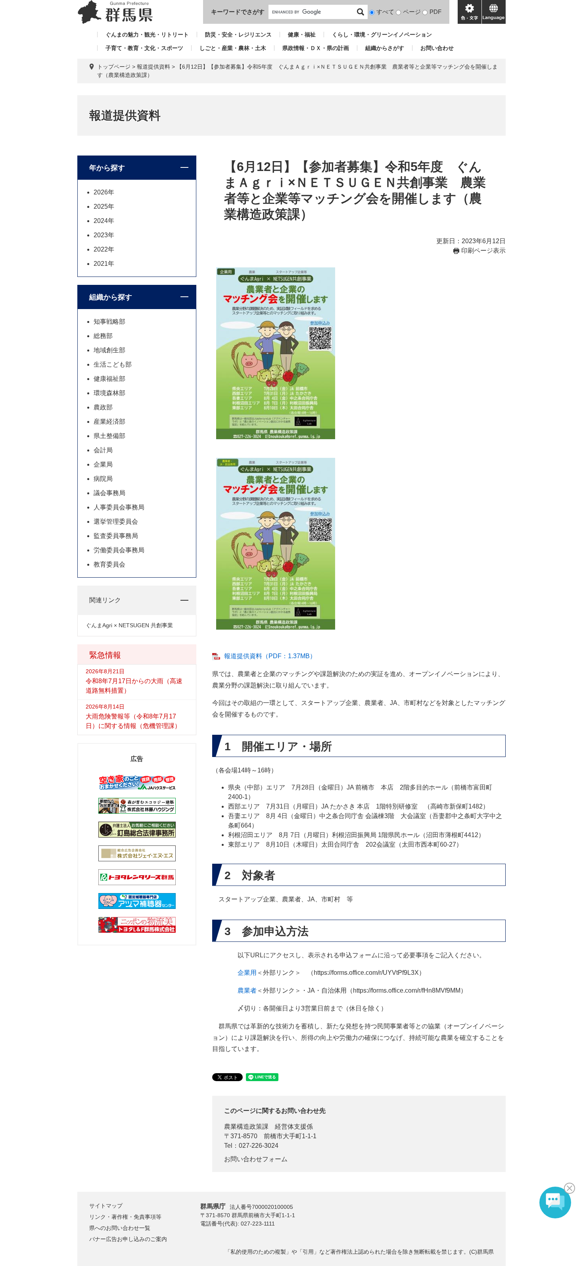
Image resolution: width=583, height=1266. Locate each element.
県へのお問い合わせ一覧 (119, 1228)
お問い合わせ (437, 48)
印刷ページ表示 (483, 250)
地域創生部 (109, 350)
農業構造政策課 (246, 1126)
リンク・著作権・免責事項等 (125, 1217)
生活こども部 (113, 364)
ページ (412, 11)
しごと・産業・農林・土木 (232, 48)
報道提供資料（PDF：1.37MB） (270, 656)
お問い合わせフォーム (256, 1159)
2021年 (104, 263)
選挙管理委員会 (116, 521)
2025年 (104, 206)
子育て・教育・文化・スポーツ (144, 48)
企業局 (103, 464)
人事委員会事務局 (119, 507)
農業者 (247, 990)
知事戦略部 (109, 321)
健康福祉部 (109, 378)
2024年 (104, 220)
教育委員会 (109, 564)
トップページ (113, 66)
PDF (435, 11)
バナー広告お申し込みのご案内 (128, 1239)
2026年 (104, 192)
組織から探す (110, 297)
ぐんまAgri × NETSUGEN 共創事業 (129, 625)
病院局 (103, 478)
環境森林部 (109, 393)
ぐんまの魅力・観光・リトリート (147, 34)
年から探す (107, 168)
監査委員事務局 (116, 535)
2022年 (104, 249)
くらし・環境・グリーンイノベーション (382, 34)
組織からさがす (384, 48)
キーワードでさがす (238, 11)
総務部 (103, 335)
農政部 (103, 407)
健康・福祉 (302, 34)
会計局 (103, 450)
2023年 (104, 235)
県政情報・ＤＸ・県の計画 (315, 48)
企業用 (247, 972)
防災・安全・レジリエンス (238, 34)
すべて (385, 11)
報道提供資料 (153, 66)
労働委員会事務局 (119, 550)
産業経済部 (109, 421)
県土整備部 (109, 435)
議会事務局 (109, 493)
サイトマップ (106, 1206)
